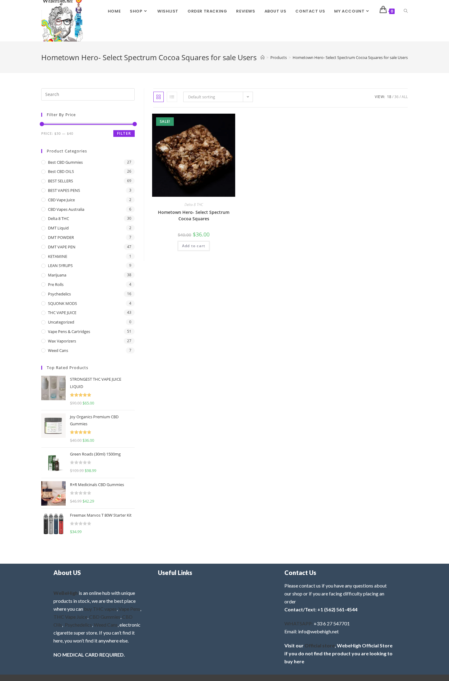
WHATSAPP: (298, 623)
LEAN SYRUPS (60, 265)
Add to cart (193, 245)
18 (389, 96)
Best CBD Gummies (65, 162)
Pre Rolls (56, 284)
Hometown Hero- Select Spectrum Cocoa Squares (193, 215)
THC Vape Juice (70, 617)
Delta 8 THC (193, 204)
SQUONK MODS (62, 303)
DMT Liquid (58, 228)
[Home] (263, 57)
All (405, 96)
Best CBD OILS (61, 171)
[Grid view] (158, 97)
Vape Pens (129, 609)
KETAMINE (57, 256)
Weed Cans (58, 350)
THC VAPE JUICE (62, 312)
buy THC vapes (100, 609)
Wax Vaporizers (62, 341)
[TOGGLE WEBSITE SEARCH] (405, 11)
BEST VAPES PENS (64, 190)
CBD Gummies (104, 617)
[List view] (172, 97)
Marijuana (57, 275)
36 (396, 96)
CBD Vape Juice (61, 200)
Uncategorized (61, 322)
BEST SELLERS (60, 181)
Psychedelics (59, 294)
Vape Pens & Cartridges (69, 331)
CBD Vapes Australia (66, 209)
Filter (124, 133)
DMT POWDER (61, 237)
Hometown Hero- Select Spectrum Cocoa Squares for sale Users (350, 57)
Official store (320, 645)
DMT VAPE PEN (61, 247)
